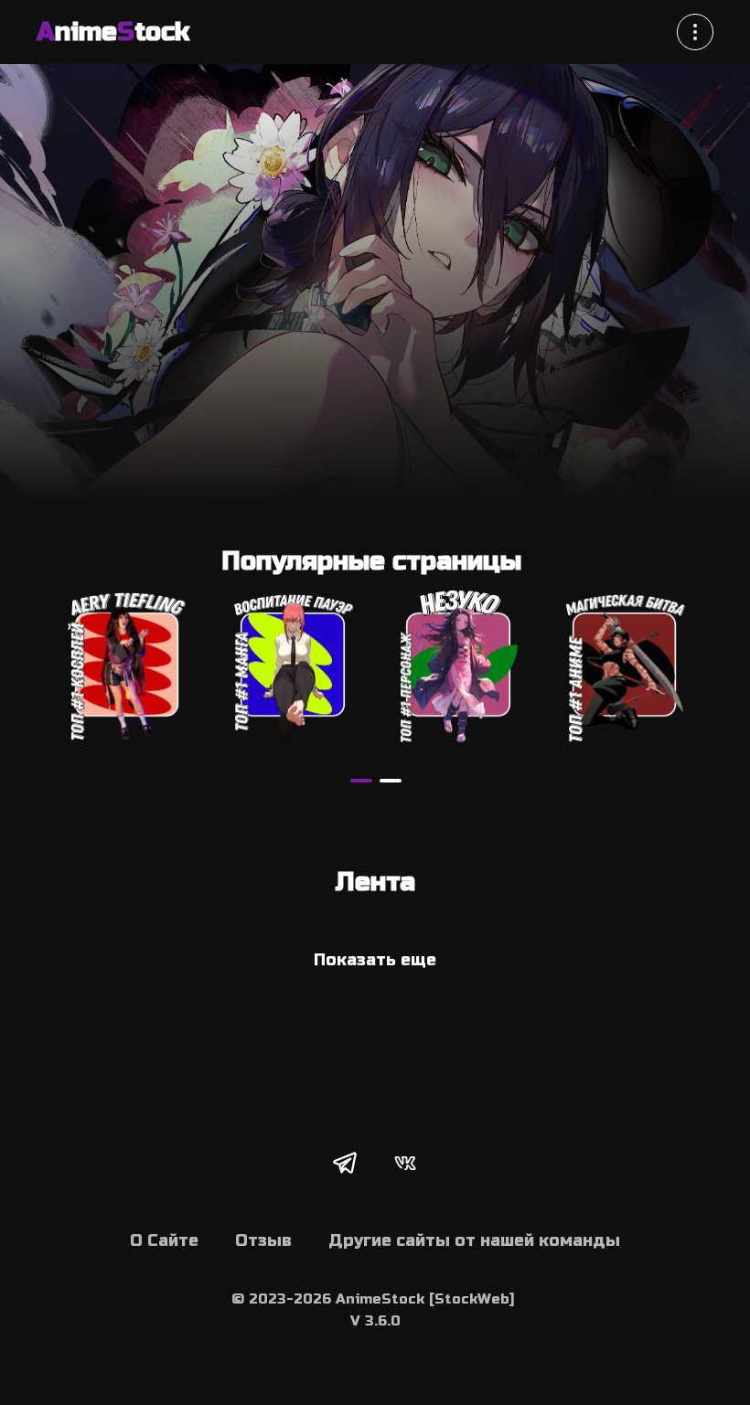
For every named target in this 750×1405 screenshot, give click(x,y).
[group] (127, 664)
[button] (361, 780)
